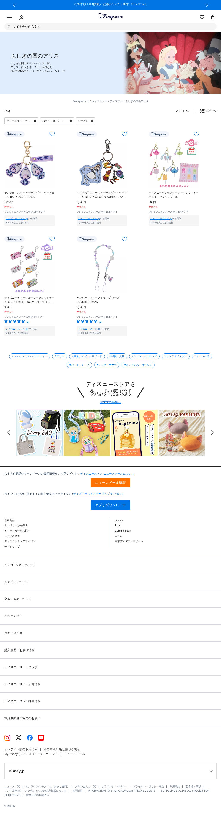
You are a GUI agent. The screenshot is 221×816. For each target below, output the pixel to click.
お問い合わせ (13, 633)
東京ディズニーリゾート (129, 541)
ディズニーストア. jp (17, 218)
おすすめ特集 (12, 536)
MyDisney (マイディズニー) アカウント (31, 754)
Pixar (118, 525)
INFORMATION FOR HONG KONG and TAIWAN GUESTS (121, 790)
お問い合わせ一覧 (85, 786)
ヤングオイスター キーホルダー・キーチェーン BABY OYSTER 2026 (29, 195)
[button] (14, 5)
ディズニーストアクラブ (21, 667)
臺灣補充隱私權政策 (37, 795)
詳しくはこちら (139, 4)
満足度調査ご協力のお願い (22, 718)
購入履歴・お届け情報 (19, 650)
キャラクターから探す (17, 530)
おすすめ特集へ (110, 402)
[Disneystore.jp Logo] (110, 16)
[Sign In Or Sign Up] (21, 18)
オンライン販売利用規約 (21, 749)
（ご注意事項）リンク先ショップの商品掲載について (35, 790)
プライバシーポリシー (114, 786)
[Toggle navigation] (9, 17)
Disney (119, 520)
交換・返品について (18, 599)
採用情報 (77, 790)
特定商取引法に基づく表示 (62, 749)
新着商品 (9, 520)
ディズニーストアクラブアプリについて (98, 493)
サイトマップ (12, 546)
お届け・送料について (19, 565)
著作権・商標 (193, 786)
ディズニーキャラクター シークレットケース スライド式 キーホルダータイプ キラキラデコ (29, 300)
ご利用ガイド (13, 616)
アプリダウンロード (110, 505)
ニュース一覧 (12, 786)
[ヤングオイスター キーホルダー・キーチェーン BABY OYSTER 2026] (29, 163)
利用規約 (175, 786)
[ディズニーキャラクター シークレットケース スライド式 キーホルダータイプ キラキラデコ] (29, 268)
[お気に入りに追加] (52, 134)
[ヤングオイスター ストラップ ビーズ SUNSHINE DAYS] (102, 268)
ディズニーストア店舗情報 (22, 684)
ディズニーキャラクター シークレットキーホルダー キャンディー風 (174, 195)
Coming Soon (123, 530)
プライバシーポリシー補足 (148, 786)
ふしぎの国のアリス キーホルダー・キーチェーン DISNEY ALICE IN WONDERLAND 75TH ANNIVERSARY (101, 195)
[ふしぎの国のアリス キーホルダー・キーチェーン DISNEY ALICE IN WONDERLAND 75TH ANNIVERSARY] (102, 163)
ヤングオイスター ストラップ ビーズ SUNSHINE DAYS (98, 300)
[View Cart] (213, 17)
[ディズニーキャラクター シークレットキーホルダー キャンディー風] (174, 163)
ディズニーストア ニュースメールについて (107, 473)
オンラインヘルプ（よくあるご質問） (47, 786)
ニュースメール (74, 754)
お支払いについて (16, 582)
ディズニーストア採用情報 (22, 701)
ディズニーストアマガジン (19, 541)
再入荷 (119, 536)
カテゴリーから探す (16, 525)
